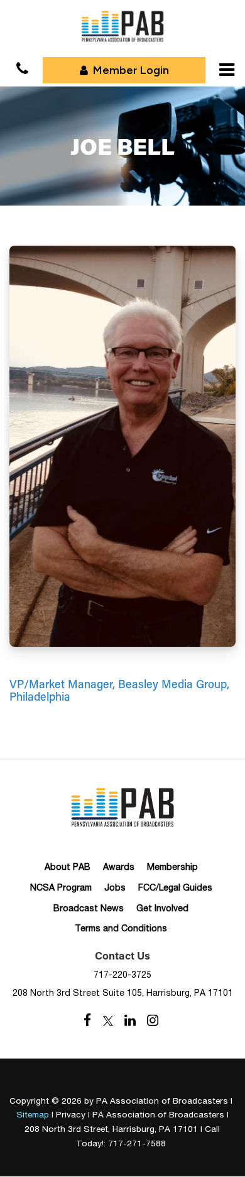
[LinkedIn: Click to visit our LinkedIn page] (130, 1021)
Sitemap (32, 1114)
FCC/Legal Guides (175, 887)
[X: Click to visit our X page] (108, 1021)
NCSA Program (61, 887)
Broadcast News (88, 908)
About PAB (67, 867)
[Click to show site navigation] (227, 69)
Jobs (115, 887)
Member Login (131, 70)
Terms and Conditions (121, 928)
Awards (118, 867)
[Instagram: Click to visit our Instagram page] (152, 1021)
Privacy (70, 1114)
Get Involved (162, 908)
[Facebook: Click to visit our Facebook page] (88, 1021)
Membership (172, 867)
